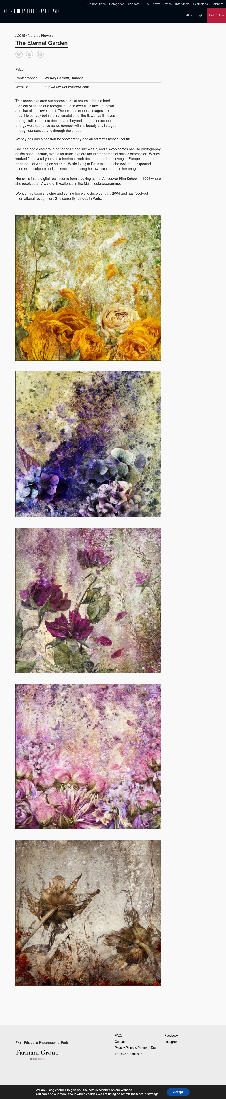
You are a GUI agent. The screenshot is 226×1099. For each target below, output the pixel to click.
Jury (146, 4)
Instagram (171, 1041)
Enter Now (216, 15)
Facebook (171, 1035)
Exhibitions (200, 4)
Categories (116, 4)
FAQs (188, 15)
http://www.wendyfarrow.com (67, 86)
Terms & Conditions (128, 1053)
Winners (133, 4)
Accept (178, 1092)
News (156, 4)
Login (199, 15)
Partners (217, 4)
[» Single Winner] (30, 11)
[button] (19, 54)
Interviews (182, 4)
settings (152, 1094)
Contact (120, 1041)
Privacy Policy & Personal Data (136, 1047)
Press (168, 4)
